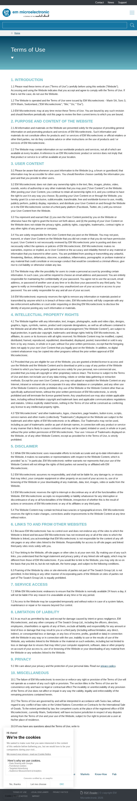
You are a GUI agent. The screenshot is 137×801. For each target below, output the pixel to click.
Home (17, 33)
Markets (85, 774)
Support (122, 2)
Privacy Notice (60, 792)
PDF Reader (91, 792)
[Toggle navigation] (131, 12)
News (111, 2)
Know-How (101, 774)
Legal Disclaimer (39, 792)
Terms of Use (20, 792)
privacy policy (108, 666)
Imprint (36, 796)
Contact (99, 2)
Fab (114, 774)
